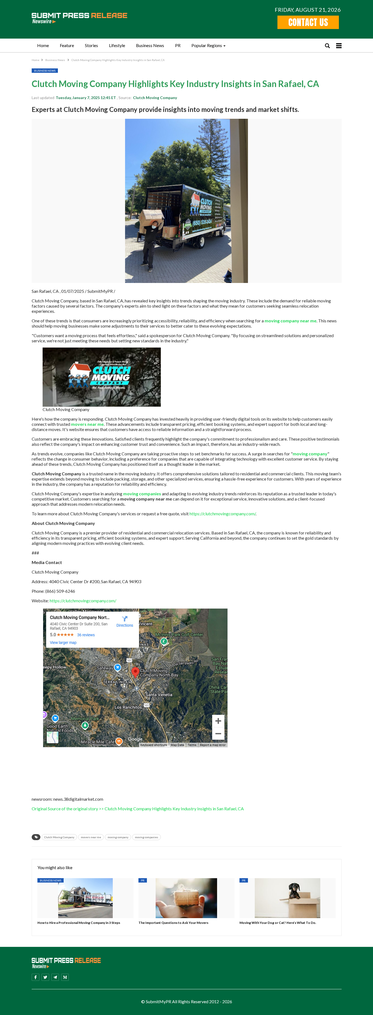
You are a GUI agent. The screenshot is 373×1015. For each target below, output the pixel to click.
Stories (91, 45)
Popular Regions (206, 45)
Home (43, 45)
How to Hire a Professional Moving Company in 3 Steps (78, 923)
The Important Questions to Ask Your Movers (173, 923)
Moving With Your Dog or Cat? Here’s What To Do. (277, 923)
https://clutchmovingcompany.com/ (222, 513)
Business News (150, 45)
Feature (67, 45)
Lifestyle (117, 45)
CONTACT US (308, 22)
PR (177, 45)
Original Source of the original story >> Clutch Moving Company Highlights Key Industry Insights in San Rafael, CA (138, 808)
